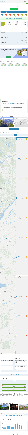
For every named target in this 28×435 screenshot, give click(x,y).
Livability (24, 1)
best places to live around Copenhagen (6, 354)
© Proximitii (5, 353)
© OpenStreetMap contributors (9, 353)
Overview (3, 11)
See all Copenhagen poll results (14, 374)
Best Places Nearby (23, 11)
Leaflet (15, 353)
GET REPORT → (9, 56)
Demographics (15, 11)
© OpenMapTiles (13, 353)
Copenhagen (12, 103)
